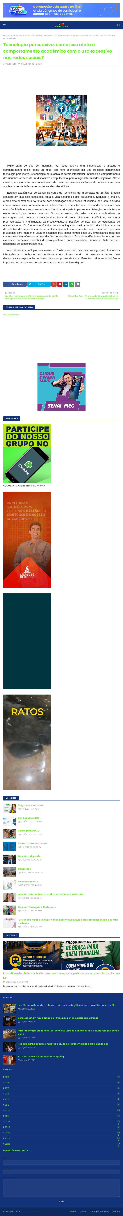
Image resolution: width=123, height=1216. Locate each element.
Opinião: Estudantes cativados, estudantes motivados (50, 894)
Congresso (24, 868)
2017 (62, 1099)
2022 (62, 1121)
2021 (62, 1116)
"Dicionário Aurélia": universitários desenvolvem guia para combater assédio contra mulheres (68, 921)
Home (73, 1211)
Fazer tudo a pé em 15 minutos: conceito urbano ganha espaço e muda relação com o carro (68, 1032)
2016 (62, 1093)
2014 (62, 1082)
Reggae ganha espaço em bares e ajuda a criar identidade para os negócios (63, 1043)
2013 (62, 1077)
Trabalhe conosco (99, 1211)
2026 (62, 1144)
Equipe (83, 1211)
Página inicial (10, 35)
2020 (62, 1110)
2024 (62, 1132)
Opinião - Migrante (29, 856)
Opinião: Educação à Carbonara (37, 907)
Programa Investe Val (30, 805)
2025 (62, 1138)
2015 (62, 1088)
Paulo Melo (11, 64)
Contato (116, 1211)
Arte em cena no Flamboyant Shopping (41, 1056)
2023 (62, 1127)
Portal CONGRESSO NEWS (32, 843)
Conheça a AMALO (29, 830)
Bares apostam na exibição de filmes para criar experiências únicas (58, 1018)
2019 (62, 1104)
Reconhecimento (28, 881)
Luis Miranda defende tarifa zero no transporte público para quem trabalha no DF (61, 975)
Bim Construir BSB (28, 818)
